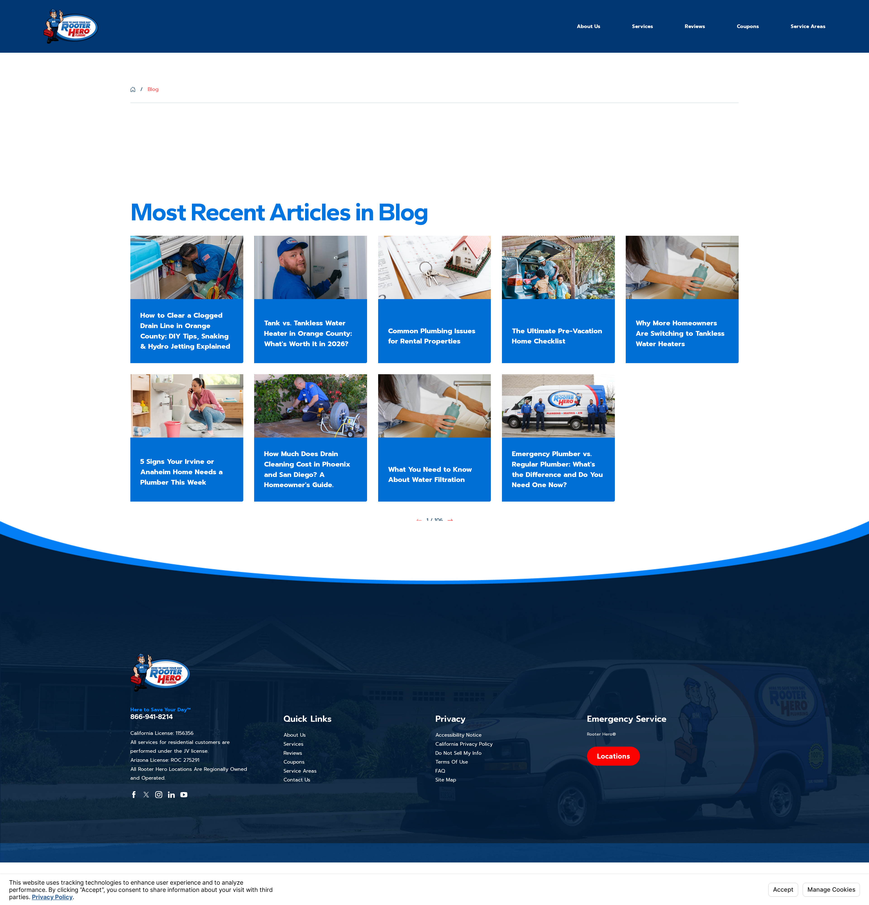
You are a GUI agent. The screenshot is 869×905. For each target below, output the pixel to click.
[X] (146, 794)
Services (293, 744)
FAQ (440, 771)
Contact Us (297, 780)
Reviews (293, 753)
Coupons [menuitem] (748, 26)
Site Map (445, 780)
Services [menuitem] (642, 26)
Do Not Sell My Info (458, 753)
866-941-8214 (151, 716)
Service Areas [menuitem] (808, 26)
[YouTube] (183, 794)
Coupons (294, 762)
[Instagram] (158, 794)
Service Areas (300, 771)
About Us (295, 735)
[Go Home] (132, 89)
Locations (613, 756)
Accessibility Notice (458, 735)
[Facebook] (133, 794)
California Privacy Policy (464, 744)
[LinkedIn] (171, 794)
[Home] (70, 26)
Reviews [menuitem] (695, 26)
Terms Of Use (451, 762)
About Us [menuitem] (588, 26)
